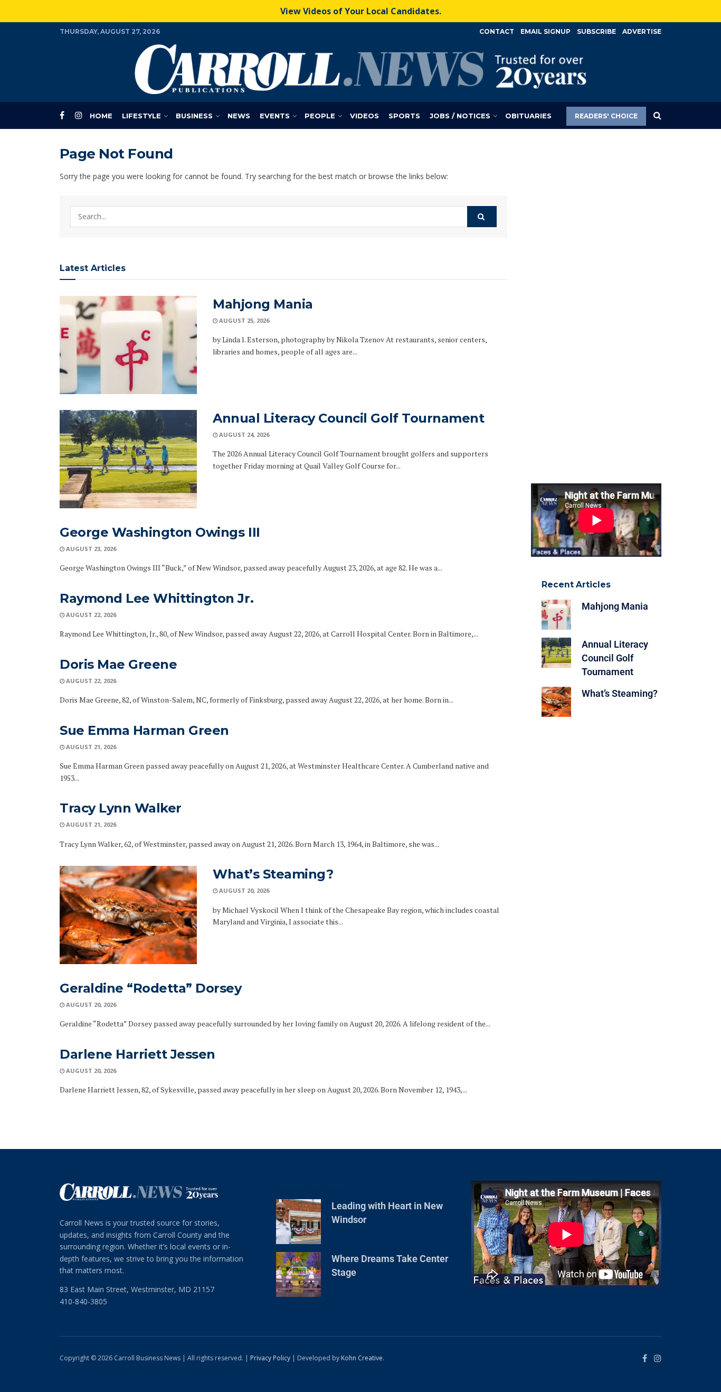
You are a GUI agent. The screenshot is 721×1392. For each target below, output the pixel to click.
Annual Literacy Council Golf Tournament (348, 418)
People (320, 115)
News (238, 115)
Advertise (641, 31)
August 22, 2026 (90, 615)
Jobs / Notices (460, 115)
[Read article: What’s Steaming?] (128, 915)
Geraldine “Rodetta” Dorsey (151, 988)
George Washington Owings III (160, 532)
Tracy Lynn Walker (121, 808)
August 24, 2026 (243, 434)
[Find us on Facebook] (62, 115)
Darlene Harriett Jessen (137, 1054)
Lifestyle (141, 115)
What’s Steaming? (273, 874)
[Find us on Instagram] (78, 115)
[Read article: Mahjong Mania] (128, 345)
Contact (496, 31)
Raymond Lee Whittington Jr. (156, 598)
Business (194, 115)
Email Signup (545, 31)
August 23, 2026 (90, 549)
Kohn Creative (362, 1357)
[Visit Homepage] (360, 69)
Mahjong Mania (263, 304)
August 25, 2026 (243, 320)
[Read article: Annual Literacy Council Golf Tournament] (128, 459)
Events (275, 115)
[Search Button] (657, 115)
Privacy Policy (270, 1357)
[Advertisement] (596, 303)
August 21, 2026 (90, 747)
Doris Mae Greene (118, 664)
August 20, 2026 (243, 890)
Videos (364, 115)
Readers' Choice (606, 116)
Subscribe (596, 31)
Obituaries (528, 115)
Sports (404, 115)
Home (101, 115)
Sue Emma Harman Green (144, 730)
